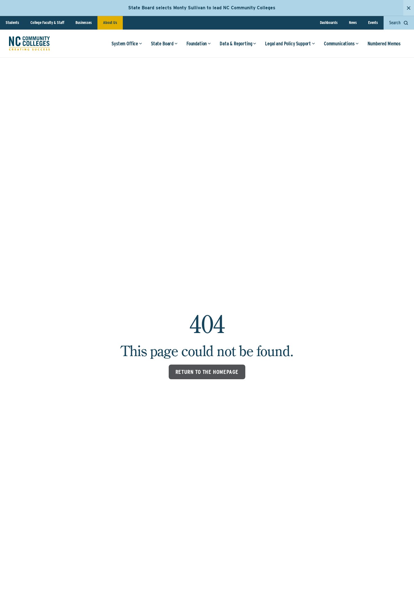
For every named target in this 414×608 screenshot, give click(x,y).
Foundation (196, 43)
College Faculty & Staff (47, 22)
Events (373, 22)
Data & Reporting (236, 43)
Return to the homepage (207, 372)
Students (12, 22)
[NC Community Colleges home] (29, 43)
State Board (162, 43)
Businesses (83, 22)
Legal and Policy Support (288, 43)
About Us (110, 22)
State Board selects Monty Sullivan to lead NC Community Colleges (201, 7)
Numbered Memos (384, 43)
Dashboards (329, 22)
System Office (125, 43)
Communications (339, 43)
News (353, 22)
